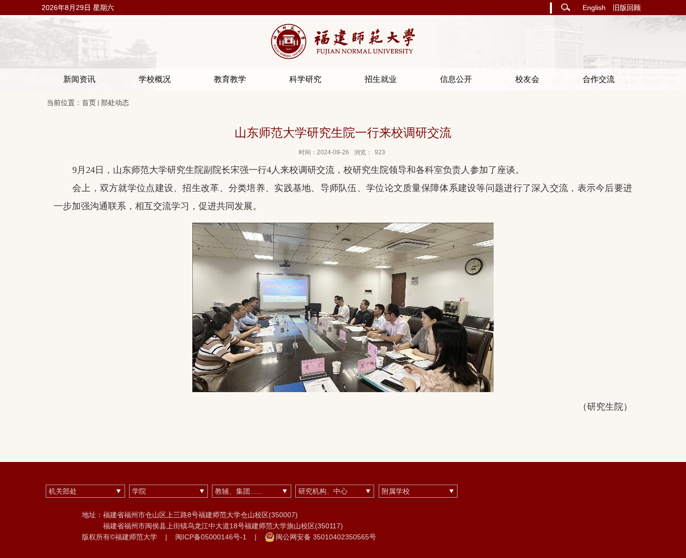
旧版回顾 (627, 8)
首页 (89, 103)
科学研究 (305, 79)
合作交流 (599, 79)
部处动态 (115, 103)
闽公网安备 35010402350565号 (326, 537)
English (594, 8)
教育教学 (230, 79)
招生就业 (381, 79)
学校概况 (155, 79)
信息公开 (456, 79)
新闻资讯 (79, 79)
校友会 (527, 79)
